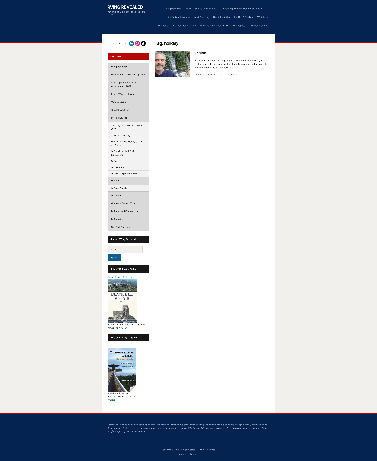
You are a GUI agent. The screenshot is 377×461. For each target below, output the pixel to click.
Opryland (200, 53)
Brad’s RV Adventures (178, 17)
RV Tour (114, 161)
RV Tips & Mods (242, 17)
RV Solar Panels (118, 188)
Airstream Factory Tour (184, 25)
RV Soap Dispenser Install (123, 173)
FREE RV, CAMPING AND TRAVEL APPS (127, 127)
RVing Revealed (125, 7)
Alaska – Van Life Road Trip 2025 (202, 8)
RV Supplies (239, 25)
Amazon (123, 328)
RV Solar (261, 17)
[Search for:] (128, 249)
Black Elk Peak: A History (120, 277)
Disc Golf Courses (258, 25)
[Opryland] (172, 63)
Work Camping (201, 17)
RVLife (200, 74)
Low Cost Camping (120, 135)
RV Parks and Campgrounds (214, 25)
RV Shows (163, 25)
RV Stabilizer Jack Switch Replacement (123, 153)
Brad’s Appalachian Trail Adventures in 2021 (245, 8)
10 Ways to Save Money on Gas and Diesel (126, 143)
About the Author (222, 17)
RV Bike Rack (117, 167)
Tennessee (233, 74)
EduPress (194, 454)
